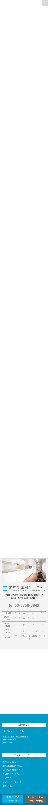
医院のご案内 (8, 786)
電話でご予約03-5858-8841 (13, 799)
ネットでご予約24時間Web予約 (35, 799)
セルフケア (7, 778)
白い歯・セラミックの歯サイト (16, 737)
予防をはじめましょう (11, 762)
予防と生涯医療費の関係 (12, 766)
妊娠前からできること (11, 774)
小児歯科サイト (10, 740)
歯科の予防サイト (11, 743)
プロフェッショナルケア (12, 782)
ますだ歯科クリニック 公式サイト (15, 731)
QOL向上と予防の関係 (11, 770)
